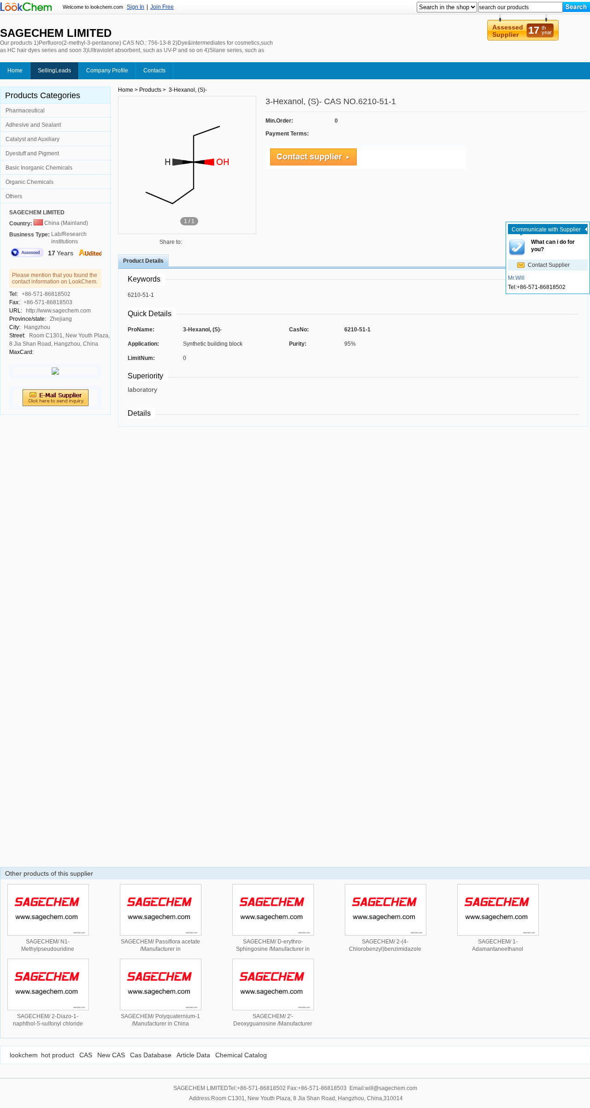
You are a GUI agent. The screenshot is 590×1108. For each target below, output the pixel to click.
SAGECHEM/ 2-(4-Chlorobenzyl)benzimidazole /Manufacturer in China (385, 949)
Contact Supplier (549, 265)
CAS (85, 1055)
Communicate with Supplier (546, 229)
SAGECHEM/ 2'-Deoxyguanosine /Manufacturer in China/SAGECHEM (272, 1023)
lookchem (24, 1055)
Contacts (154, 70)
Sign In (135, 7)
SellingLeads (54, 70)
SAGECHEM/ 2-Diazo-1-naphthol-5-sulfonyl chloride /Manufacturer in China (48, 1023)
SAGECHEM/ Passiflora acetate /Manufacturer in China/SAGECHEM (160, 949)
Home (15, 70)
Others (14, 196)
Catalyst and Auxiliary (32, 139)
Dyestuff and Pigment (32, 153)
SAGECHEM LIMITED (37, 212)
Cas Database (150, 1055)
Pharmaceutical (25, 110)
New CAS (111, 1055)
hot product (57, 1055)
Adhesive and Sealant (33, 125)
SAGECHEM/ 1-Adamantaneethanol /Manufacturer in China (497, 949)
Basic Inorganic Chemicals (39, 168)
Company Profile (107, 70)
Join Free (162, 7)
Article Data (193, 1055)
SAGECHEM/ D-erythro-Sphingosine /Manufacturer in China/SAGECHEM (273, 949)
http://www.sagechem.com (58, 310)
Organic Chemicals (29, 182)
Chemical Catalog (241, 1055)
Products (150, 90)
